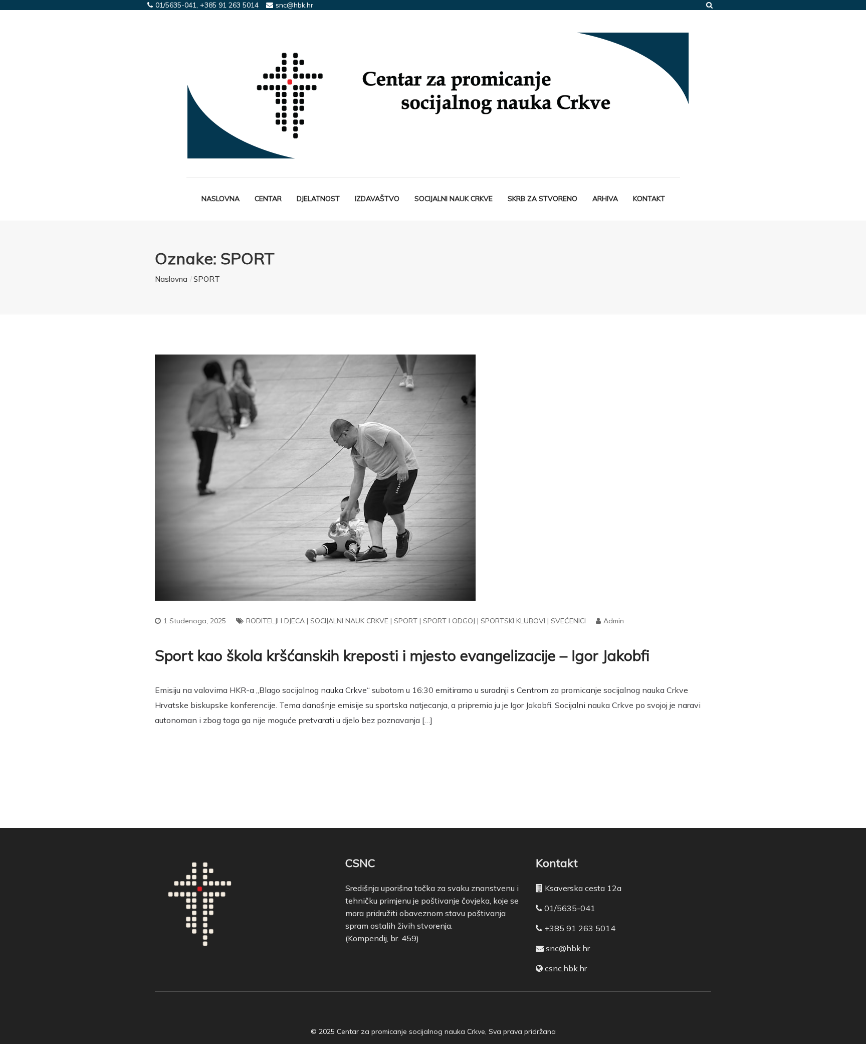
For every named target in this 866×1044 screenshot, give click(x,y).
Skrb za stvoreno (542, 198)
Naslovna (220, 198)
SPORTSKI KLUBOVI (513, 620)
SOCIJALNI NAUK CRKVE (349, 620)
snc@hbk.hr (568, 948)
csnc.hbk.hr (566, 968)
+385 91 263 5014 (579, 928)
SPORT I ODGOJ (449, 620)
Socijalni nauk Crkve (453, 198)
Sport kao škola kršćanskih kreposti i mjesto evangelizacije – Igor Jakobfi (402, 655)
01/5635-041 (569, 908)
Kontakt (649, 198)
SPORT (405, 620)
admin (613, 620)
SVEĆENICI (568, 620)
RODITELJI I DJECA (275, 620)
